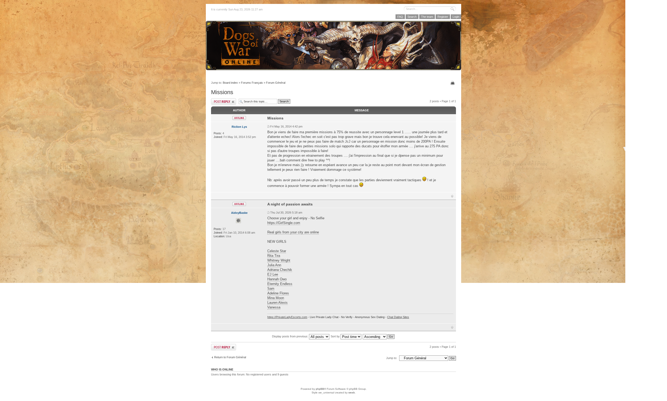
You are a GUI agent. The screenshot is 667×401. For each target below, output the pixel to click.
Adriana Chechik (279, 270)
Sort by (336, 336)
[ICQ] (238, 220)
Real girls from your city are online (293, 232)
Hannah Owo (277, 279)
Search (412, 16)
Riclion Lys (239, 126)
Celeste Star (276, 251)
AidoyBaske (239, 212)
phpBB (320, 388)
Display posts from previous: (290, 336)
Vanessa (273, 307)
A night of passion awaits (290, 204)
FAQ (400, 16)
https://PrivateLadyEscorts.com (287, 317)
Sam (270, 288)
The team (427, 16)
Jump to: (391, 358)
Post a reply (223, 101)
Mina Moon (275, 298)
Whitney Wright (278, 260)
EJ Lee (272, 274)
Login (456, 16)
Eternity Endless (279, 284)
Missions (222, 92)
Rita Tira (273, 256)
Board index (230, 82)
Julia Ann (274, 265)
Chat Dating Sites (398, 317)
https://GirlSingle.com (283, 223)
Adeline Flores (278, 293)
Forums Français (252, 82)
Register (442, 16)
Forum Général (275, 82)
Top (452, 196)
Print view (453, 83)
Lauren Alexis (277, 303)
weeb (351, 392)
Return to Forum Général (230, 357)
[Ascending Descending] (379, 336)
